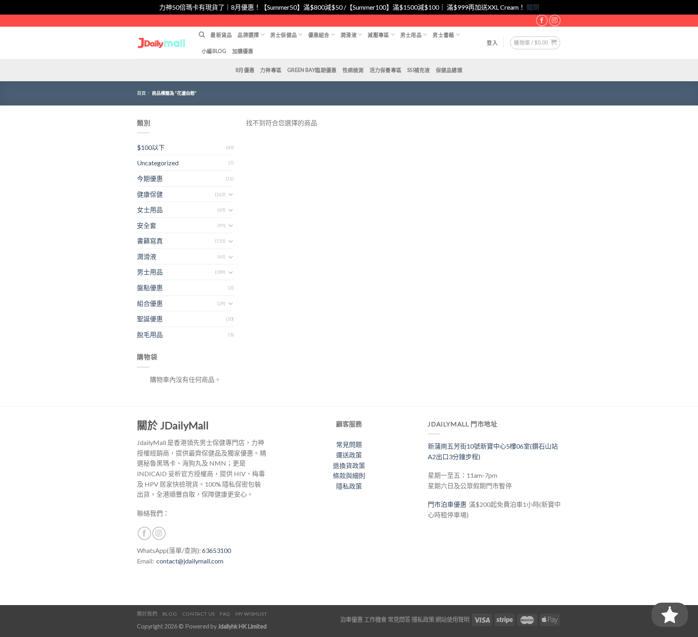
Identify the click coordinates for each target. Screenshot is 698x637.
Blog (169, 614)
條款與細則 (349, 475)
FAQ (225, 614)
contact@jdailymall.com (189, 561)
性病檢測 (353, 70)
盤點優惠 (150, 287)
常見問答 (399, 619)
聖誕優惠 (150, 319)
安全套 (146, 225)
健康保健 (150, 194)
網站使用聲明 (452, 619)
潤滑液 (349, 35)
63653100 (216, 550)
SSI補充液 (418, 70)
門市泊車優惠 (448, 504)
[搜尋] (202, 34)
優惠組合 (319, 35)
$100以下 (151, 147)
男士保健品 (283, 35)
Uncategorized (158, 163)
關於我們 (147, 614)
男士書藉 (443, 35)
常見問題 (349, 444)
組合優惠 (150, 303)
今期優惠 (150, 178)
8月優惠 (244, 70)
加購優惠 (243, 51)
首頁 (141, 93)
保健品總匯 (449, 70)
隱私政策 (349, 486)
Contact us (198, 614)
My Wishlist (251, 614)
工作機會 (375, 619)
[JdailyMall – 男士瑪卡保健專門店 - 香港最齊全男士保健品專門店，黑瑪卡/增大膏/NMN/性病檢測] (162, 42)
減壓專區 (378, 35)
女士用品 (150, 209)
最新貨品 (221, 35)
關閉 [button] (532, 7)
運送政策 (349, 455)
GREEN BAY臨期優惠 (311, 70)
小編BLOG (214, 51)
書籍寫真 (150, 241)
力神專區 (271, 70)
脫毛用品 (150, 334)
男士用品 (411, 35)
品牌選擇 (248, 35)
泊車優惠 (351, 619)
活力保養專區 (386, 70)
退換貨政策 (349, 465)
